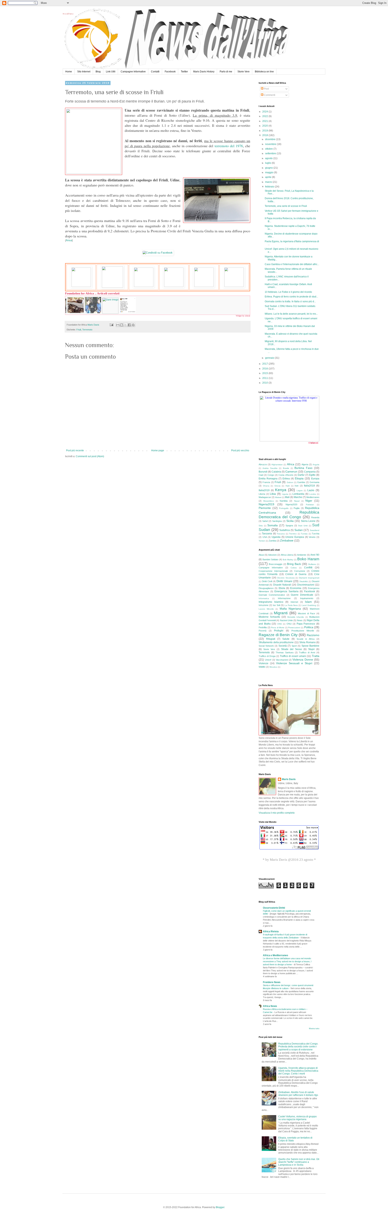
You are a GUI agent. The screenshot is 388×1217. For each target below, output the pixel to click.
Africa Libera (287, 555)
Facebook (170, 71)
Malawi (278, 497)
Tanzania (267, 533)
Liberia (262, 494)
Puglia (296, 508)
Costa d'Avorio (285, 475)
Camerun (291, 471)
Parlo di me (226, 71)
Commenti (269, 95)
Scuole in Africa (305, 639)
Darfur (301, 475)
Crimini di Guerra (295, 574)
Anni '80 (314, 554)
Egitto (312, 475)
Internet (294, 602)
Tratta (315, 656)
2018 (265, 135)
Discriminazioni (305, 584)
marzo (269, 182)
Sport (294, 646)
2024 (265, 111)
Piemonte (265, 508)
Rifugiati (270, 639)
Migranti (281, 613)
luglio (268, 163)
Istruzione (263, 605)
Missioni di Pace (306, 613)
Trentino (293, 534)
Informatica (264, 598)
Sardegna (277, 521)
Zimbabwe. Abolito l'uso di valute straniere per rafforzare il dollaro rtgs (298, 1093)
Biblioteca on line (264, 71)
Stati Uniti (303, 525)
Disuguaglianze (266, 588)
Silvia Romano (307, 642)
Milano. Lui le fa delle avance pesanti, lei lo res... (291, 313)
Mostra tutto (314, 1029)
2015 (265, 373)
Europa (315, 478)
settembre (271, 153)
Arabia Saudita (270, 468)
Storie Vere (243, 71)
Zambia (272, 540)
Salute (285, 639)
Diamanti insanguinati (309, 578)
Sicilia (290, 520)
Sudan (298, 530)
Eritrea (286, 478)
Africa (290, 464)
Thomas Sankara (284, 652)
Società (282, 645)
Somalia (272, 525)
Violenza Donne (302, 659)
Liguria (285, 494)
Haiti (288, 486)
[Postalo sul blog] (122, 325)
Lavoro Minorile (266, 609)
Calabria (276, 471)
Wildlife (262, 667)
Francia (266, 482)
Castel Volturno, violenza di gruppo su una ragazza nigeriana (297, 1118)
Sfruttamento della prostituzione (276, 642)
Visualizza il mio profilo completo (277, 812)
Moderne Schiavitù (269, 616)
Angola (316, 464)
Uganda (276, 537)
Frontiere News (271, 982)
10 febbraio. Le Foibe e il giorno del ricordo (288, 292)
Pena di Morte (277, 627)
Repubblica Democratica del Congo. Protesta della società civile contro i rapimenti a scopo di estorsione (298, 1046)
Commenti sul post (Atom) (90, 456)
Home (68, 71)
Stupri (311, 649)
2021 (265, 121)
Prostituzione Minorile (302, 630)
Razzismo (313, 635)
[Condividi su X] (125, 325)
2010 (265, 382)
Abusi (261, 555)
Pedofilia (263, 627)
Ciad (261, 475)
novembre (271, 144)
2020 (265, 125)
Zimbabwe (286, 540)
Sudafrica (284, 530)
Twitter (184, 71)
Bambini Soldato (270, 559)
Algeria (305, 464)
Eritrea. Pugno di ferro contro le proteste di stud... (291, 296)
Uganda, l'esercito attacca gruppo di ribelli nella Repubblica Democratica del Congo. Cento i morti (298, 1071)
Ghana (266, 486)
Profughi (278, 630)
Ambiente (301, 555)
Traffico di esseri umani (293, 656)
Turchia (315, 533)
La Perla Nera (291, 605)
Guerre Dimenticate (302, 594)
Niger (308, 500)
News (300, 620)
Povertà (262, 630)
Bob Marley (288, 559)
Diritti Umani (284, 581)
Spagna (289, 525)
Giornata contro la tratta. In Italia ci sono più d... (290, 301)
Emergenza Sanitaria (286, 591)
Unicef (268, 660)
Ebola (282, 588)
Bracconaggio (275, 564)
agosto (269, 158)
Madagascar (265, 497)
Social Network (266, 646)
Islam (308, 601)
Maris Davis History (203, 71)
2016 (265, 368)
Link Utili (110, 71)
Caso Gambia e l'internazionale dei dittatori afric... (292, 264)
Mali (287, 497)
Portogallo (284, 508)
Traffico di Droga (267, 656)
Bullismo (312, 564)
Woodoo (273, 667)
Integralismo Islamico (271, 602)
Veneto (312, 537)
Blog (98, 71)
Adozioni (272, 555)
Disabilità (303, 581)
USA (265, 537)
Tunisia (304, 534)
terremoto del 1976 (229, 145)
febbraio (270, 186)
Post (266, 88)
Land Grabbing (309, 605)
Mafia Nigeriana (290, 608)
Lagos (300, 490)
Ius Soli (276, 605)
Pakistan (310, 504)
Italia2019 (264, 490)
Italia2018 (309, 485)
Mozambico (268, 501)
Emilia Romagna (268, 478)
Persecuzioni (294, 627)
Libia (273, 493)
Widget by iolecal (243, 316)
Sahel (265, 521)
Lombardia (298, 494)
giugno (269, 167)
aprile (268, 177)
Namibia (284, 501)
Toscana (281, 534)
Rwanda (315, 517)
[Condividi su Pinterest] (133, 325)
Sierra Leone (308, 521)
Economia (295, 588)
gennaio (270, 357)
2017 (265, 363)
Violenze (263, 663)
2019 (265, 130)
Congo (271, 475)
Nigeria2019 (266, 504)
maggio (269, 172)
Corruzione (299, 571)
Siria (261, 525)
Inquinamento (306, 598)
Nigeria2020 (291, 504)
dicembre (270, 139)
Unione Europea (294, 537)
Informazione (284, 598)
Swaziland (314, 530)
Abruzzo (263, 464)
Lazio (310, 490)
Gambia (301, 482)
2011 (265, 378)
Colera (294, 568)
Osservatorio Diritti (274, 907)
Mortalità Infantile (295, 617)
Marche (298, 497)
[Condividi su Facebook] (129, 325)
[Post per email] (111, 325)
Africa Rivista (271, 931)
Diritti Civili (267, 581)
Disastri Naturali (282, 584)
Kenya (280, 490)
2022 (265, 116)
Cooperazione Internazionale (273, 571)
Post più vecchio (240, 450)
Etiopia (299, 478)
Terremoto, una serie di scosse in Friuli (286, 206)
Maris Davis (289, 779)
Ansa (69, 240)
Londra (312, 494)
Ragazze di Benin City (278, 635)
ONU (289, 624)
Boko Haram (308, 559)
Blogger (220, 1207)
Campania (310, 471)
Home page (157, 450)
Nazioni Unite (286, 620)
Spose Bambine (310, 645)
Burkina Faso (303, 467)
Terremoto (87, 329)
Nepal (296, 501)
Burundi (263, 471)
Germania (314, 482)
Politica (308, 627)
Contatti (155, 71)
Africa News (270, 1006)
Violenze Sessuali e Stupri (294, 663)
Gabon (290, 482)
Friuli (78, 329)
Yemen (262, 541)
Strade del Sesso (291, 649)
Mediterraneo (312, 497)
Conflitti (308, 567)
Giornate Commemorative (272, 595)
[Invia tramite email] (118, 325)
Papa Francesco (306, 623)
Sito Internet (83, 71)
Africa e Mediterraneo (275, 955)
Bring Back (294, 564)
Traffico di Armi (307, 652)
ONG (279, 624)
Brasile (286, 468)
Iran (296, 485)
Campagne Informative (133, 71)
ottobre (269, 148)
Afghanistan (277, 464)
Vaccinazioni (282, 660)
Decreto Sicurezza (286, 578)
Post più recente (75, 450)
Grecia (277, 486)
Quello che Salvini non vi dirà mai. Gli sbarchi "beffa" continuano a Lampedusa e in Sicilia (298, 1162)
